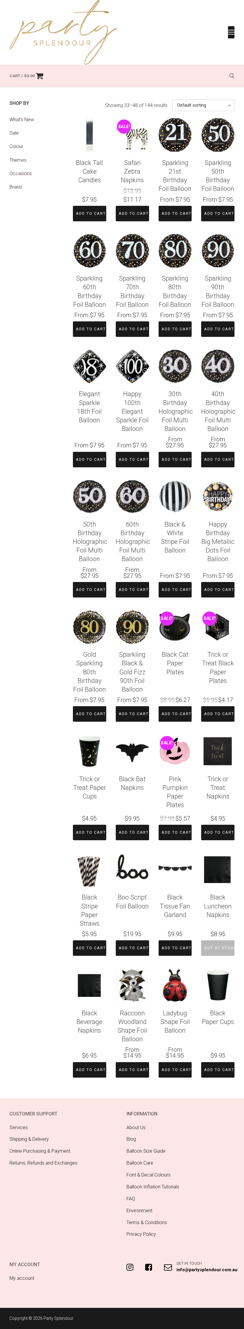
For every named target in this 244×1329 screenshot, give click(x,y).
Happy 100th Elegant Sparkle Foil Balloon (132, 411)
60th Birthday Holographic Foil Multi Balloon (133, 542)
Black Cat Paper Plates (175, 663)
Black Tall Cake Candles (89, 171)
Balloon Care (139, 1163)
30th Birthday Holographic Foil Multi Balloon (176, 411)
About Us (136, 1127)
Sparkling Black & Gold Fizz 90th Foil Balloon (132, 672)
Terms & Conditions (146, 1222)
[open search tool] (231, 76)
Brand (16, 187)
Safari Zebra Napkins (132, 171)
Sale (14, 133)
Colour (16, 146)
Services (19, 1127)
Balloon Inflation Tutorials (152, 1187)
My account (22, 1278)
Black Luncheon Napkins (218, 906)
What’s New (22, 119)
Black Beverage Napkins (89, 1021)
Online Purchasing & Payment (40, 1151)
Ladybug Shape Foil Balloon (175, 1021)
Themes (18, 160)
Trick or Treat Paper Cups (89, 787)
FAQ (130, 1199)
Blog (131, 1139)
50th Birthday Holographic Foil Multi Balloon (90, 542)
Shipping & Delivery (29, 1139)
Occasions (21, 173)
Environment (139, 1210)
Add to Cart (91, 213)
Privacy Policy (141, 1234)
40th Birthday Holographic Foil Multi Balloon (218, 411)
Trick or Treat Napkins (218, 787)
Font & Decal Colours (148, 1175)
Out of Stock (219, 948)
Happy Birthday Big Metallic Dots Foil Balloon (217, 542)
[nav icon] (231, 32)
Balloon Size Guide (145, 1151)
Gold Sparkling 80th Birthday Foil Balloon (89, 672)
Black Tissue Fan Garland (175, 906)
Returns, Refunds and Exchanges (43, 1163)
